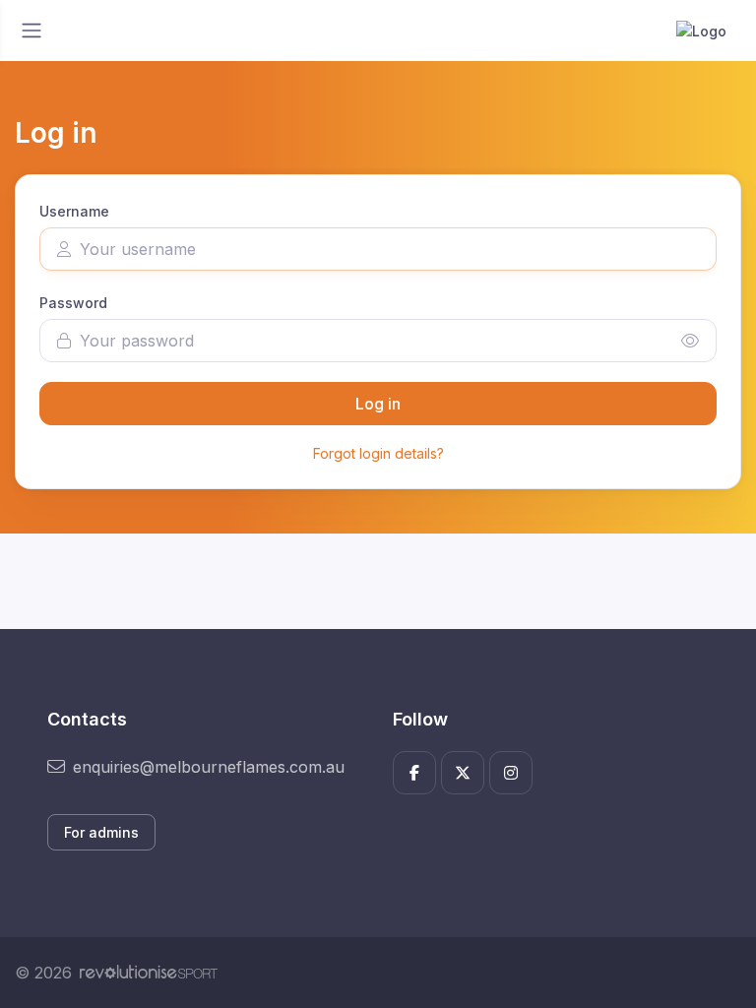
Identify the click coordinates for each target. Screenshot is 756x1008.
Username (74, 211)
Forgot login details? (378, 453)
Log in (378, 403)
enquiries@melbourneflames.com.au (209, 767)
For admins (101, 832)
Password (73, 302)
